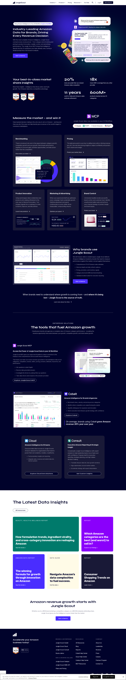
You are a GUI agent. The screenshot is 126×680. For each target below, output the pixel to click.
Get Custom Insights (84, 473)
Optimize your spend (57, 211)
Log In (99, 2)
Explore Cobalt (71, 415)
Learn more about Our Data (63, 302)
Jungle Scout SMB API (63, 665)
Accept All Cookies (108, 676)
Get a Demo (108, 2)
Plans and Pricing (61, 668)
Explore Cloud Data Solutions (41, 473)
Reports (78, 650)
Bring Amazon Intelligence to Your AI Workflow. (33, 24)
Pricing (70, 2)
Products (62, 2)
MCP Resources (81, 664)
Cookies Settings (83, 676)
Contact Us (99, 664)
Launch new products (23, 211)
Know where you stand (23, 153)
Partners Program (101, 660)
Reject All (95, 676)
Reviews (98, 650)
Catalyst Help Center (82, 660)
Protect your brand (90, 210)
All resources (20, 510)
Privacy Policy (32, 678)
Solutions (53, 2)
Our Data (86, 2)
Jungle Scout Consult (62, 650)
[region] (63, 677)
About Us (99, 643)
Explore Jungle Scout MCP (24, 380)
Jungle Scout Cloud (62, 646)
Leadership (99, 646)
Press (97, 653)
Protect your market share (75, 152)
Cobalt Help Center (81, 653)
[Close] (123, 677)
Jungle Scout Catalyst (62, 661)
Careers (98, 657)
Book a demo (60, 653)
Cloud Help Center (81, 657)
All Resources (80, 643)
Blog (77, 646)
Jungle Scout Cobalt (62, 643)
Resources (78, 2)
